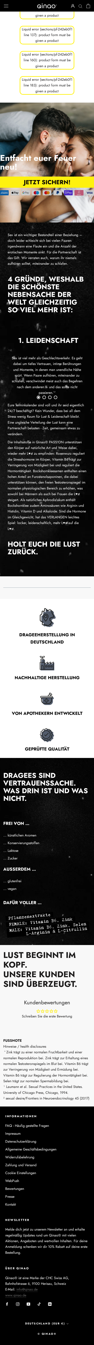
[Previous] (20, 363)
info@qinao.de (27, 1289)
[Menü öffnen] (6, 6)
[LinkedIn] (50, 1304)
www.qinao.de (15, 1295)
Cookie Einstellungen (20, 1172)
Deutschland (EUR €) (45, 1324)
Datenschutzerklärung (20, 1141)
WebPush (12, 1180)
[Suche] (80, 6)
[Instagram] (17, 1304)
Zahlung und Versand (21, 1165)
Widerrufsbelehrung (19, 1157)
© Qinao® (47, 1334)
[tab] (38, 397)
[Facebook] (7, 1304)
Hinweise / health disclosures (24, 1046)
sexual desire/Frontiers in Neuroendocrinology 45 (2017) (47, 1098)
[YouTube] (28, 1304)
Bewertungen (14, 1188)
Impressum (13, 1133)
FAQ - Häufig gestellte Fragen (27, 1125)
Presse (9, 1196)
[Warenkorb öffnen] (88, 6)
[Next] (73, 363)
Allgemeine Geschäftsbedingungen (30, 1149)
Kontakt (10, 1204)
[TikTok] (39, 1304)
